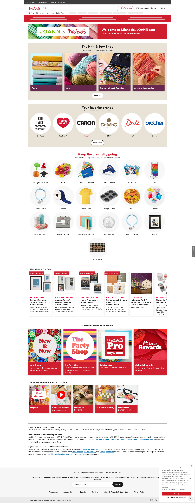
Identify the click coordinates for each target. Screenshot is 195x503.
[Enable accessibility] (190, 498)
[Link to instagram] (151, 500)
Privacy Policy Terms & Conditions (173, 489)
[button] (176, 497)
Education (61, 2)
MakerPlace (43, 2)
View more (97, 143)
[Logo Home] (34, 8)
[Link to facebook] (147, 500)
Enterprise (52, 2)
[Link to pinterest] (156, 500)
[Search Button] (46, 8)
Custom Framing (31, 2)
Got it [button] (176, 494)
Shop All (97, 96)
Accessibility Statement (64, 500)
